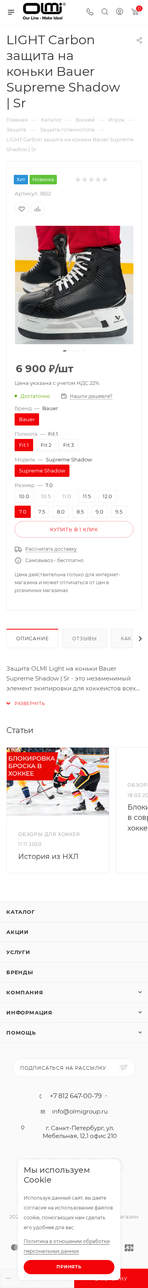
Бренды (19, 972)
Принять (69, 1266)
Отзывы (84, 638)
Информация (29, 1012)
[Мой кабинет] (119, 12)
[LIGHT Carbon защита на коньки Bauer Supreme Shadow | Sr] (74, 285)
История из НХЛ (48, 856)
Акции (17, 932)
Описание (32, 638)
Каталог (20, 912)
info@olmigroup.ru (80, 1111)
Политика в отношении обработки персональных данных (67, 1246)
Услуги (18, 952)
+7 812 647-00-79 (76, 1096)
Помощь (21, 1032)
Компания (24, 992)
